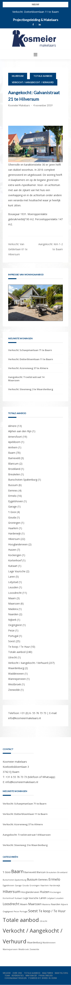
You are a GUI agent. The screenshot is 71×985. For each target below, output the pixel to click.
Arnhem (12, 447)
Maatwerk (47, 973)
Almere (12, 426)
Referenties (18, 975)
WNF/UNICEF (31, 975)
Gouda (12, 517)
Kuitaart (12, 566)
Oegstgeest (15, 625)
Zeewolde (14, 689)
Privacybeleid (46, 975)
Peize (11, 630)
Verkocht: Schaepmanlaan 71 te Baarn (30, 350)
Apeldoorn (14, 442)
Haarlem (13, 528)
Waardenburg (16, 668)
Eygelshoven (15, 501)
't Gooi (12, 512)
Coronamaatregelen (16, 978)
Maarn (12, 598)
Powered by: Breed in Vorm (42, 978)
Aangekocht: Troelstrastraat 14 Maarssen (26, 378)
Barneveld (14, 458)
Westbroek (14, 684)
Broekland (14, 469)
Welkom (7, 973)
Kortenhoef (15, 560)
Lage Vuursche (16, 571)
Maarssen (14, 603)
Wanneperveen (17, 679)
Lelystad (13, 582)
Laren (11, 576)
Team (7, 975)
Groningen (14, 522)
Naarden (13, 614)
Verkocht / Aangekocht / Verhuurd (33, 82)
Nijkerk (12, 619)
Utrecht (12, 657)
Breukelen (14, 474)
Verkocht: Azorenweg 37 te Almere (28, 368)
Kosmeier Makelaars (19, 105)
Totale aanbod (42, 76)
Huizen (12, 549)
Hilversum (17, 76)
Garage (12, 506)
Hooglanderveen (18, 544)
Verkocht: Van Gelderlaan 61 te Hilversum (17, 249)
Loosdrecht (15, 592)
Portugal (13, 636)
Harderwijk (14, 533)
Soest (11, 641)
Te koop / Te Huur (19, 646)
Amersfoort (15, 436)
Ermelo (12, 496)
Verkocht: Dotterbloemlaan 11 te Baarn (35, 11)
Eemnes (13, 490)
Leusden (13, 587)
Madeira (13, 609)
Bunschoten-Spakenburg (22, 479)
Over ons (17, 973)
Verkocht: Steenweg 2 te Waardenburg (30, 389)
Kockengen (14, 555)
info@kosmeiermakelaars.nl (24, 718)
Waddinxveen (16, 673)
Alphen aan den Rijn (19, 431)
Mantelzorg (61, 973)
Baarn (11, 452)
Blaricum (13, 463)
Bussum (13, 485)
